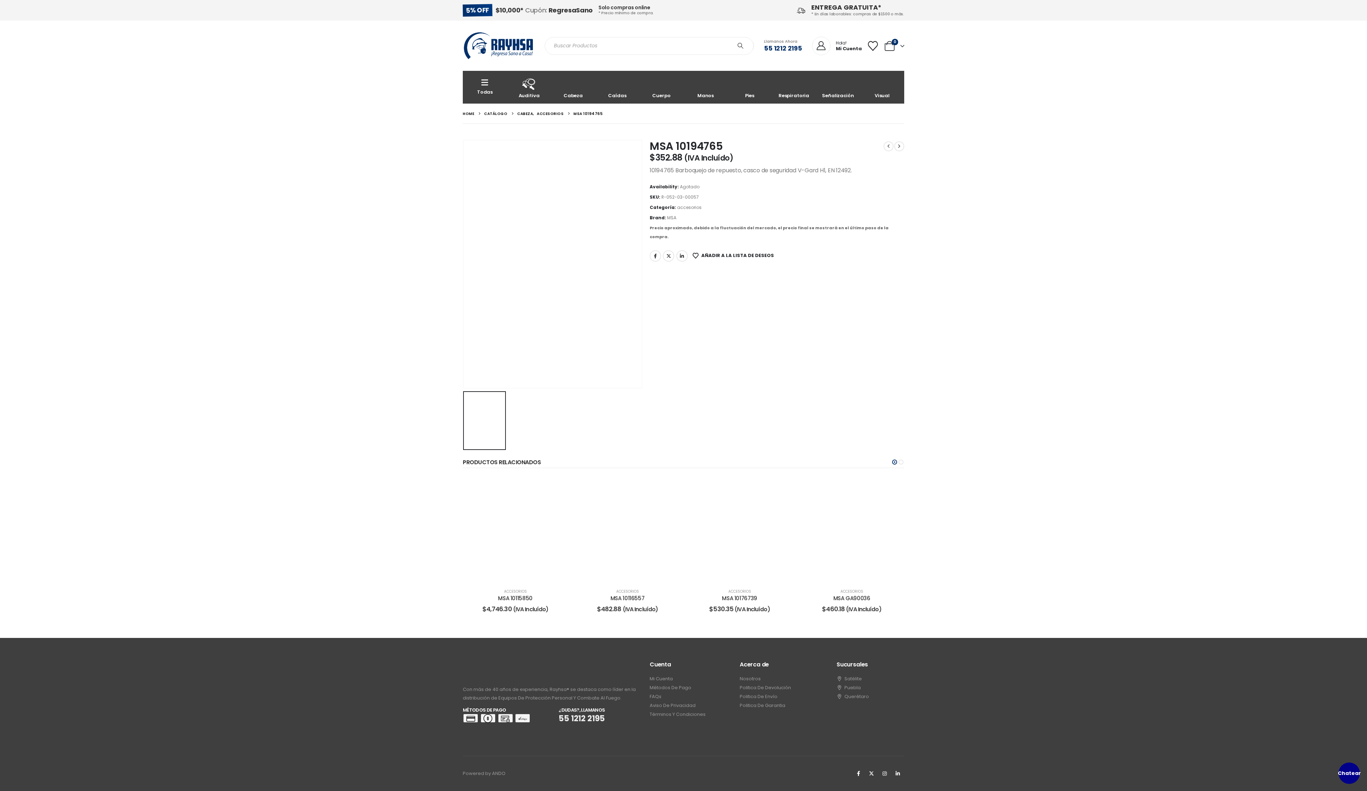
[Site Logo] (498, 45)
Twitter (668, 256)
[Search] (740, 45)
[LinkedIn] (898, 773)
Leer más (520, 574)
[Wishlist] (873, 46)
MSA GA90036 (851, 598)
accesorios (689, 207)
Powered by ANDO (484, 773)
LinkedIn (682, 256)
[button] (894, 462)
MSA (671, 218)
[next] (899, 146)
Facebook (655, 256)
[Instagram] (884, 773)
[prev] (889, 146)
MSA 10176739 (739, 598)
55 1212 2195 (783, 48)
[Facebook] (858, 773)
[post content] (515, 529)
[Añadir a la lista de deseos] (557, 487)
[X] (871, 773)
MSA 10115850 (515, 598)
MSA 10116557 (628, 598)
